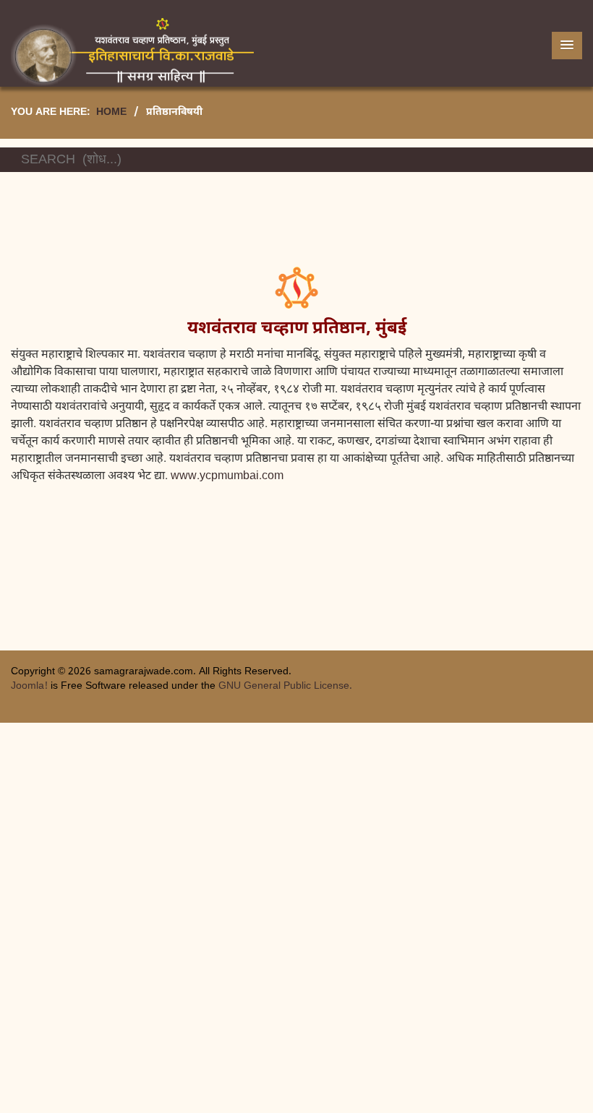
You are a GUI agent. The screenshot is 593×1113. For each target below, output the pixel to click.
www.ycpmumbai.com (227, 476)
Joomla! (29, 686)
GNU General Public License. (285, 686)
